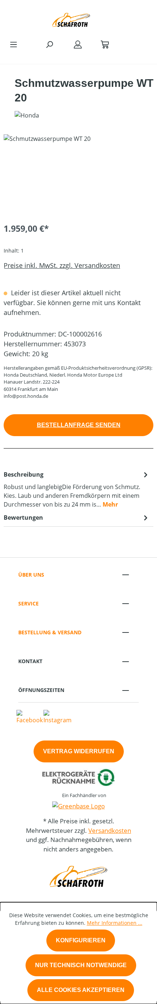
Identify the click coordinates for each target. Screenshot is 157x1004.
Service (28, 603)
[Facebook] (29, 716)
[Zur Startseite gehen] (71, 18)
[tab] (77, 489)
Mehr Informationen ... (114, 922)
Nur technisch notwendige (81, 965)
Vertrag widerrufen (78, 751)
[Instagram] (57, 716)
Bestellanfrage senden (78, 425)
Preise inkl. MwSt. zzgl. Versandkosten (62, 265)
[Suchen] (49, 44)
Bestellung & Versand (49, 632)
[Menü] (13, 44)
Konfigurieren (81, 940)
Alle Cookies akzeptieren (81, 990)
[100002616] (78, 175)
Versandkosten (109, 830)
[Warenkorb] (104, 44)
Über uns (31, 574)
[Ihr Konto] (77, 44)
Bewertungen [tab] (23, 517)
